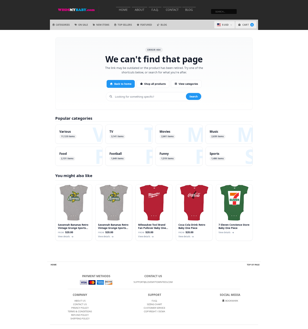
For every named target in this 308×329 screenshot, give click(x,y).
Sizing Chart (154, 304)
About (139, 10)
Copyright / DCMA (154, 311)
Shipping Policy (79, 318)
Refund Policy (80, 315)
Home (123, 10)
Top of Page (253, 264)
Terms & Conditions (80, 311)
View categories (188, 84)
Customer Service (154, 307)
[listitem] (78, 134)
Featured (146, 24)
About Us (80, 300)
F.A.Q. (155, 10)
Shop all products (155, 84)
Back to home (122, 84)
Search (193, 96)
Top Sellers (125, 24)
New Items (102, 24)
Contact (172, 10)
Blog (189, 10)
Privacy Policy (80, 307)
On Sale (83, 24)
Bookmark (231, 300)
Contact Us (80, 304)
